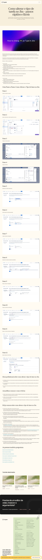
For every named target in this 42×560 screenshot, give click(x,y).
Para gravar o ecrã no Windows (8, 434)
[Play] (21, 40)
